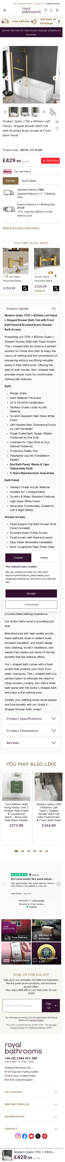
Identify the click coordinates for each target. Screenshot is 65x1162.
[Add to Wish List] (57, 128)
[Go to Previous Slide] (3, 21)
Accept (31, 593)
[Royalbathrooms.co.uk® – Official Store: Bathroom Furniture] (31, 10)
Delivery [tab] (10, 180)
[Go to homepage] (31, 1046)
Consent (18, 557)
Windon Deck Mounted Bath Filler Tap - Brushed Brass (12, 279)
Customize (31, 604)
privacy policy (36, 1019)
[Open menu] (5, 10)
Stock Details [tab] (29, 180)
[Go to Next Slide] (59, 21)
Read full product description (21, 227)
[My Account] (51, 10)
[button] (6, 275)
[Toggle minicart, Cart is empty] (57, 10)
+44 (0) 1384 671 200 (21, 1057)
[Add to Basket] (25, 288)
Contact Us (38, 3)
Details (44, 557)
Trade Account (52, 3)
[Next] (55, 78)
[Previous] (7, 78)
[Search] (46, 10)
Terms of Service (37, 1026)
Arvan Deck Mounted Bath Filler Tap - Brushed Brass (43, 279)
